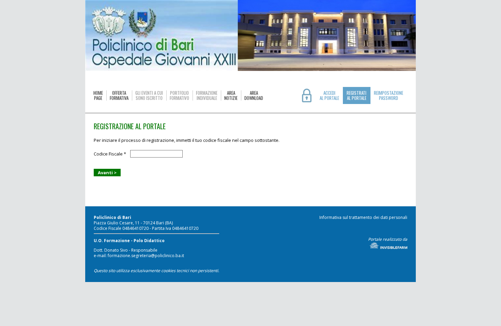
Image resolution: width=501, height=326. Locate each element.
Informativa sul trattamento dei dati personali (363, 217)
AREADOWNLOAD (253, 95)
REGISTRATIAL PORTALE (356, 95)
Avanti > (107, 172)
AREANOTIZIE (231, 95)
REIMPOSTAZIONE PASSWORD (388, 95)
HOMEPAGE (98, 95)
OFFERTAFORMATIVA (119, 95)
